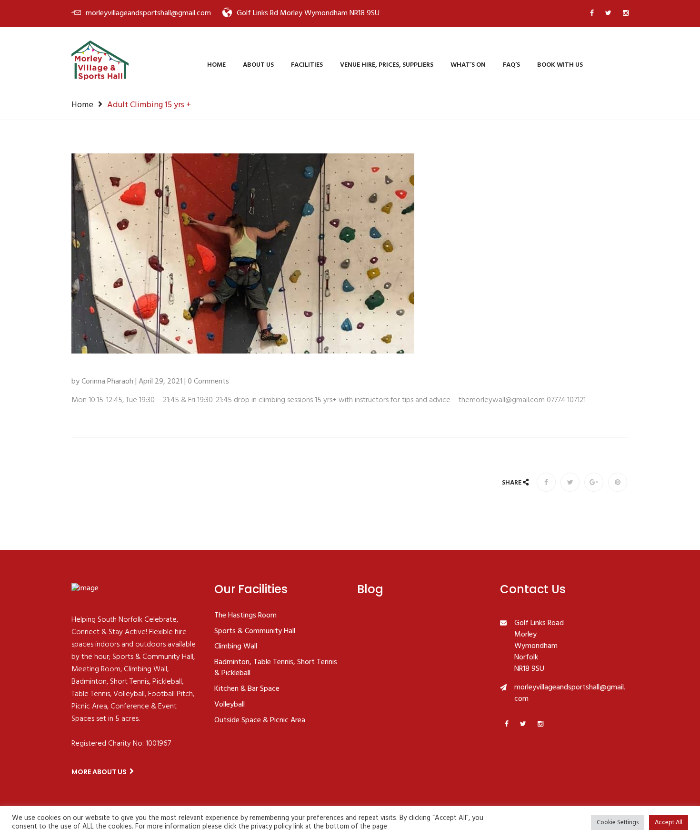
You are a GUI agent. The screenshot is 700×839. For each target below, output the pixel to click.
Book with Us (560, 65)
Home (216, 65)
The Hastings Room (245, 616)
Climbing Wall (235, 647)
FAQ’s (511, 65)
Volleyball (229, 705)
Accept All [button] (668, 823)
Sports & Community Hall (254, 631)
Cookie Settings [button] (618, 823)
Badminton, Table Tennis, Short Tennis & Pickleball (275, 668)
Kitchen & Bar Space (247, 689)
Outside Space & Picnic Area (259, 721)
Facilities (307, 65)
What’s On (468, 65)
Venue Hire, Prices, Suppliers (386, 65)
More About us (99, 772)
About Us (258, 65)
